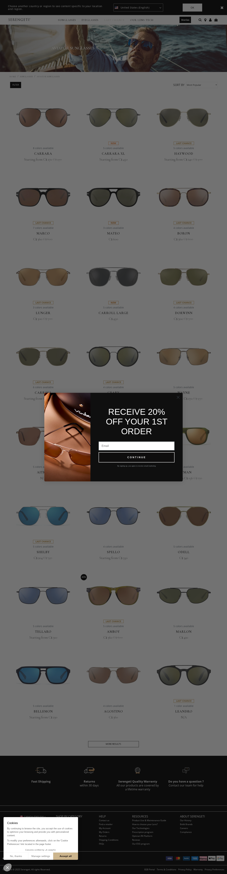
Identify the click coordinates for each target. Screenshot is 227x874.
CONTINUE (136, 457)
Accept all (66, 856)
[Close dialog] (178, 397)
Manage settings (40, 856)
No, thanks (16, 856)
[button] (7, 867)
